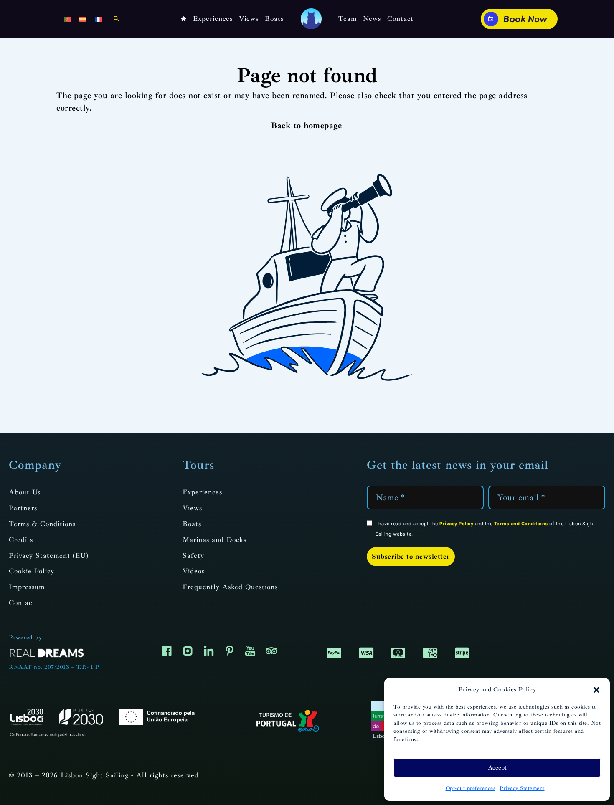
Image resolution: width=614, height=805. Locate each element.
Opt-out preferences (471, 788)
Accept (497, 768)
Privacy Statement (522, 788)
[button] (596, 690)
